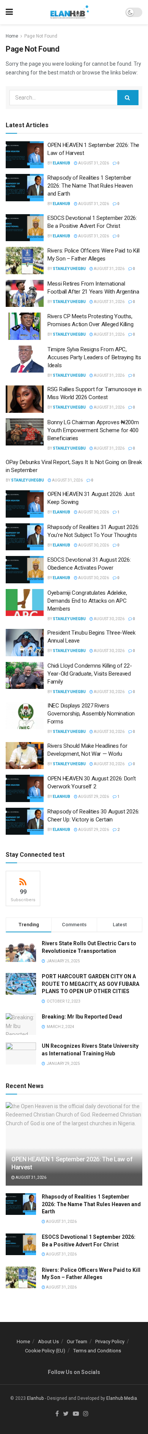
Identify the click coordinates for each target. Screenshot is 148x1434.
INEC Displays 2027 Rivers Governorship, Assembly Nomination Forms (91, 713)
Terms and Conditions (97, 1350)
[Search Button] (128, 97)
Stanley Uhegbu (69, 269)
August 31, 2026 (93, 163)
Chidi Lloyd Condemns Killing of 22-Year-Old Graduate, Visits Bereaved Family (89, 673)
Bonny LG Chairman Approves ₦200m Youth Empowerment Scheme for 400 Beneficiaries (93, 430)
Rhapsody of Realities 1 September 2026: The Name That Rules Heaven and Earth (89, 185)
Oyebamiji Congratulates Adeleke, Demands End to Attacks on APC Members (87, 600)
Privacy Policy (109, 1341)
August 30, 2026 (93, 512)
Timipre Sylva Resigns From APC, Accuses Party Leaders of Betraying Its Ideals (94, 357)
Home (12, 36)
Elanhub (35, 1398)
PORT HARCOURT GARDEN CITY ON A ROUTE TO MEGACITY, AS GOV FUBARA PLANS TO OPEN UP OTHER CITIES (90, 983)
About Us (48, 1341)
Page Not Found (40, 36)
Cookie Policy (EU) (45, 1350)
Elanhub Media (121, 1398)
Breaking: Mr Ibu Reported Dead (82, 1017)
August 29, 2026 (93, 796)
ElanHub (61, 163)
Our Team (77, 1341)
